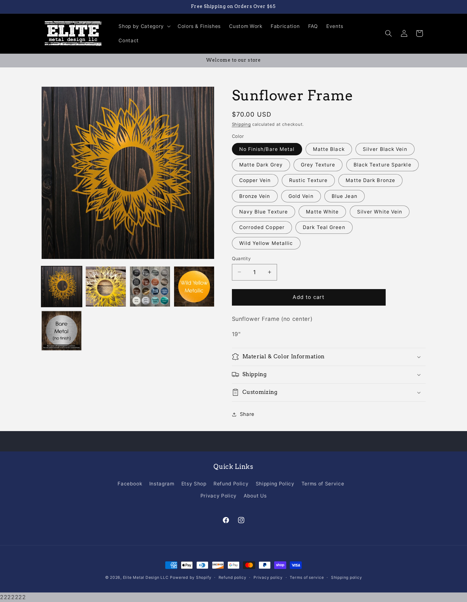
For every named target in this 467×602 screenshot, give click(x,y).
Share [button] (247, 414)
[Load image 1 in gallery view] (61, 286)
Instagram (161, 484)
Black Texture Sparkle (382, 165)
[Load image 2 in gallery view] (105, 286)
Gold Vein (301, 196)
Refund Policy (231, 484)
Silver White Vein (380, 212)
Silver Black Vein (385, 149)
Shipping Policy (275, 484)
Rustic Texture (308, 180)
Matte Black (329, 149)
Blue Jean (344, 196)
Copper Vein (255, 180)
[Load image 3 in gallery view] (150, 286)
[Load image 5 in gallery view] (61, 330)
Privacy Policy (218, 496)
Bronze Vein (254, 196)
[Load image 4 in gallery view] (194, 286)
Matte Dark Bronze (370, 180)
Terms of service (307, 577)
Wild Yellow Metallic (266, 243)
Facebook (130, 484)
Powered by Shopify (190, 577)
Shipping (241, 124)
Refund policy (233, 577)
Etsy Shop (193, 484)
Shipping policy (346, 577)
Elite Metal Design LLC (146, 577)
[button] (143, 26)
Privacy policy (268, 577)
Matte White (322, 212)
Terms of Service (322, 484)
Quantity (241, 258)
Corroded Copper (262, 227)
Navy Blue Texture (263, 212)
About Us (255, 496)
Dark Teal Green (324, 227)
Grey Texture (318, 165)
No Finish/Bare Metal (267, 149)
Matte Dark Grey (261, 165)
